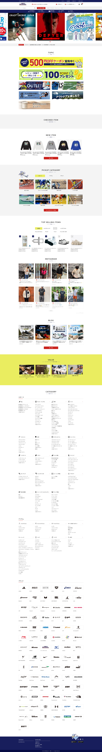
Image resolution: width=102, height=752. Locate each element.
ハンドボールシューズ (22, 458)
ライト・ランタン (54, 510)
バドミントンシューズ (22, 442)
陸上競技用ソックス (22, 410)
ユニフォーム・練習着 (55, 422)
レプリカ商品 (37, 416)
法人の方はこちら (21, 742)
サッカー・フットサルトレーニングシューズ (25, 547)
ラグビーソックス (54, 549)
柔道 (19, 494)
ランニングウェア (71, 462)
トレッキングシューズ (71, 482)
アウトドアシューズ (71, 481)
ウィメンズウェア (38, 496)
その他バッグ (37, 549)
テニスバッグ (70, 416)
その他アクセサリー (22, 412)
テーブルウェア (54, 502)
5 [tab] (53, 41)
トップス (20, 526)
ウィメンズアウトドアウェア (72, 478)
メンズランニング (21, 540)
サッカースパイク (38, 404)
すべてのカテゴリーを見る (51, 210)
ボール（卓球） (37, 445)
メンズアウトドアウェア (72, 476)
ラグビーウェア (37, 459)
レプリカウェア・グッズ (55, 442)
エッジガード (70, 413)
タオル (69, 534)
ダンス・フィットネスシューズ (39, 482)
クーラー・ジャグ (54, 496)
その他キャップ (70, 546)
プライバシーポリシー (38, 747)
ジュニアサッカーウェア (39, 415)
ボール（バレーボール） (72, 444)
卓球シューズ (37, 442)
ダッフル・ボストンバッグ (39, 546)
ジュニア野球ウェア (55, 421)
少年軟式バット (54, 413)
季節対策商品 (70, 527)
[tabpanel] (51, 27)
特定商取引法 (37, 745)
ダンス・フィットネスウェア (39, 481)
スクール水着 (54, 461)
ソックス (69, 421)
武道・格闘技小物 (21, 497)
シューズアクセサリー (38, 410)
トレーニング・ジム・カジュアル (24, 569)
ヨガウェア (37, 476)
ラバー (36, 441)
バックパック (37, 540)
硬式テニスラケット (71, 404)
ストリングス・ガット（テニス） (73, 409)
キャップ (36, 508)
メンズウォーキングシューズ (23, 476)
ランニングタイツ (71, 464)
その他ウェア (21, 530)
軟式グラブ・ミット (54, 406)
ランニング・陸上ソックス (56, 540)
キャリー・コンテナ (55, 494)
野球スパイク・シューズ (55, 416)
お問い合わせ (37, 743)
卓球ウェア (37, 444)
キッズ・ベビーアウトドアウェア (73, 479)
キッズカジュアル (21, 570)
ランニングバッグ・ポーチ (72, 468)
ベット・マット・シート (55, 508)
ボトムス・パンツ (21, 529)
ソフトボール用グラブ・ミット (56, 409)
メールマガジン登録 (38, 744)
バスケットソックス (55, 544)
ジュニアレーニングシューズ (39, 409)
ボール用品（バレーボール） (72, 445)
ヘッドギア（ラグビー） (38, 461)
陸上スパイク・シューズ (22, 562)
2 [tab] (48, 41)
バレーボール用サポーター (72, 442)
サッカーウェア (37, 413)
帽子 (69, 484)
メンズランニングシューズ (72, 458)
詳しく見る (51, 158)
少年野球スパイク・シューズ (56, 418)
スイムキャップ (54, 462)
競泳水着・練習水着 (55, 458)
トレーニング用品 (54, 476)
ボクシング (20, 496)
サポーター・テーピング (72, 532)
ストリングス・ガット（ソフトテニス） (73, 410)
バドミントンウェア (22, 444)
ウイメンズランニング (22, 541)
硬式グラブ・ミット (54, 404)
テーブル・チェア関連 (55, 500)
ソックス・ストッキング (55, 432)
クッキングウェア (54, 497)
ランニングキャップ (71, 467)
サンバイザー (70, 543)
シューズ (36, 502)
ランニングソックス (71, 465)
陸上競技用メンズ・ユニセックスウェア (25, 407)
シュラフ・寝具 (54, 499)
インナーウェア (37, 484)
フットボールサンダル (38, 412)
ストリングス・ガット (22, 441)
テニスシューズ (70, 415)
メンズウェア (37, 494)
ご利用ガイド (59, 4)
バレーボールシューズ (71, 439)
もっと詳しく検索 (41, 8)
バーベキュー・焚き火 (55, 505)
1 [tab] (46, 41)
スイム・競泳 (21, 572)
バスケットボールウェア (55, 441)
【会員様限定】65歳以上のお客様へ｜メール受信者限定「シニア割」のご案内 (42, 44)
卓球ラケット (37, 439)
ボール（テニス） (70, 422)
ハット (69, 541)
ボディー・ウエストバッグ (39, 544)
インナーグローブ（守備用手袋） (57, 426)
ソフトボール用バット (55, 415)
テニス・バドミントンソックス (56, 541)
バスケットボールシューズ (56, 439)
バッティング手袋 (54, 424)
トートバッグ (37, 541)
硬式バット (53, 410)
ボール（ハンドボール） (22, 461)
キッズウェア (37, 497)
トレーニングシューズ (38, 407)
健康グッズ (53, 478)
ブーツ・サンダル (38, 505)
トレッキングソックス (55, 547)
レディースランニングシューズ (73, 459)
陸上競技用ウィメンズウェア (23, 409)
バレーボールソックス (55, 546)
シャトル (20, 445)
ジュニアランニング (22, 543)
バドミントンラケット (22, 439)
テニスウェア (70, 418)
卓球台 (36, 449)
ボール (69, 526)
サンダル (20, 573)
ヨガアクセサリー (38, 479)
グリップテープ (70, 412)
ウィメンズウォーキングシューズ (24, 478)
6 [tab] (55, 41)
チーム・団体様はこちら (69, 4)
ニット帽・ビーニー (71, 544)
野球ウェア (53, 419)
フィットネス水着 (54, 459)
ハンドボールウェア (22, 459)
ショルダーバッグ (38, 543)
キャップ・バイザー (71, 419)
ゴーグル (53, 464)
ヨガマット (37, 478)
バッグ (20, 449)
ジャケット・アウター (22, 527)
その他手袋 (53, 427)
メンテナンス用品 (54, 430)
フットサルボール (38, 421)
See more (51, 310)
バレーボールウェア (71, 441)
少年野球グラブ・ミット (55, 407)
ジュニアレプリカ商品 (38, 418)
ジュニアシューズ (38, 504)
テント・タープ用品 (55, 504)
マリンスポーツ (54, 467)
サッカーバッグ (37, 422)
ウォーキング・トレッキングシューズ (24, 565)
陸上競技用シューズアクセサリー (24, 406)
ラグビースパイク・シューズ (39, 458)
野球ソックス (54, 543)
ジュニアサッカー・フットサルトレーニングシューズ (26, 550)
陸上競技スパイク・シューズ (23, 404)
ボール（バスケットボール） (56, 444)
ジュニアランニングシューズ (72, 461)
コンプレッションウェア (39, 499)
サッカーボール (37, 419)
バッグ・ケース (54, 429)
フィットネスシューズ (22, 561)
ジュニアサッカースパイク (39, 406)
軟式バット (53, 412)
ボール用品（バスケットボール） (57, 445)
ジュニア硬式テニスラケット (72, 406)
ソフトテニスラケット (71, 407)
